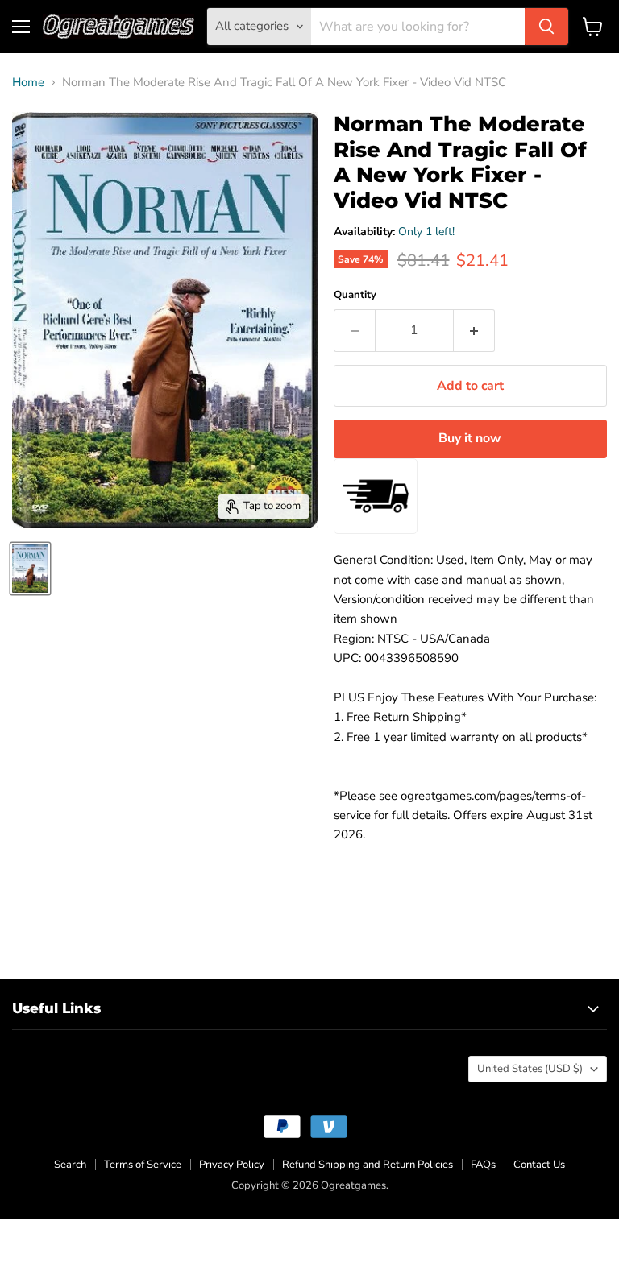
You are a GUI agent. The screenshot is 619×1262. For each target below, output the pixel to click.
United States (530, 1068)
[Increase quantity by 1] (474, 330)
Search (70, 1164)
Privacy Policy (231, 1164)
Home (28, 82)
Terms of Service (142, 1164)
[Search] (546, 26)
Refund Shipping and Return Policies (367, 1164)
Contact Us (539, 1164)
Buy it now (469, 438)
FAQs (483, 1164)
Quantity (355, 295)
